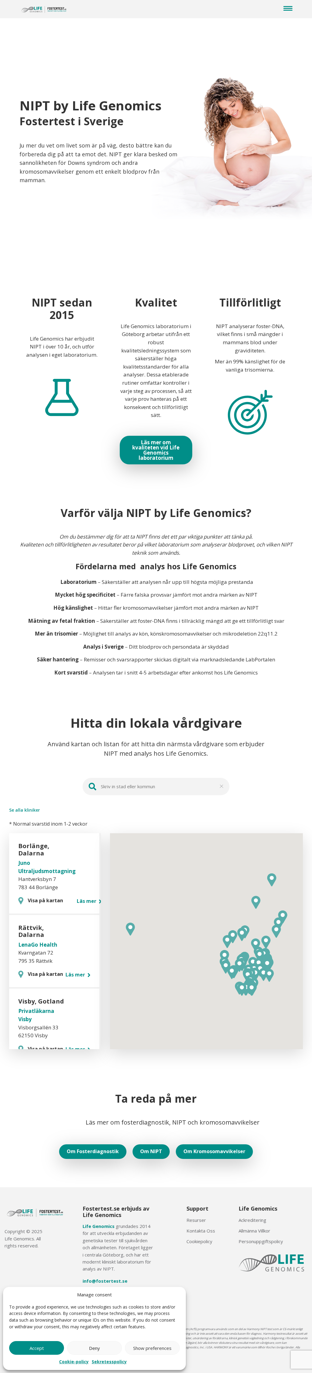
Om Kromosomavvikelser (214, 1151)
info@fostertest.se (105, 1281)
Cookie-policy (74, 1361)
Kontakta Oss (200, 1231)
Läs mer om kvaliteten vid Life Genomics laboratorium (155, 450)
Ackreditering (252, 1220)
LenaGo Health (37, 944)
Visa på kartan (45, 900)
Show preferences (152, 1348)
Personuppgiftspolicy (261, 1241)
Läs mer (87, 901)
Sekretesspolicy (109, 1361)
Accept (37, 1348)
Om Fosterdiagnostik (93, 1151)
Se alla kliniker (24, 810)
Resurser (196, 1220)
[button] (269, 975)
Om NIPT (151, 1151)
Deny (94, 1348)
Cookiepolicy (199, 1241)
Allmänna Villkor (254, 1231)
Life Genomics (99, 1226)
